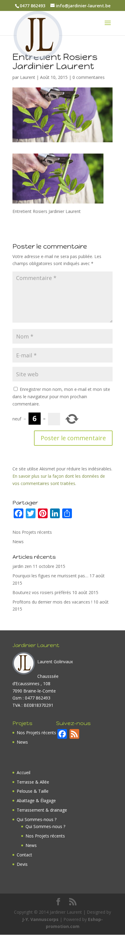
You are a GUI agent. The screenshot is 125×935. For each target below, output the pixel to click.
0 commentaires (89, 77)
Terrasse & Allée (33, 782)
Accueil (23, 772)
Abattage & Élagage (36, 800)
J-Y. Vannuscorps (40, 919)
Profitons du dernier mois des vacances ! (52, 602)
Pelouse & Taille (33, 791)
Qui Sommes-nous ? (36, 819)
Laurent (27, 77)
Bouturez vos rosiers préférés (41, 592)
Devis (22, 864)
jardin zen (22, 566)
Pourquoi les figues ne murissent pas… (50, 576)
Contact (24, 855)
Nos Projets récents (32, 532)
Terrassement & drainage (42, 810)
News (18, 541)
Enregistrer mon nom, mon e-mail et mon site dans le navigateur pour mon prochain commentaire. (61, 396)
